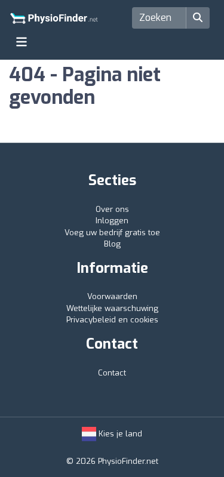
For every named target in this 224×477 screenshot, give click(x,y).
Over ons (112, 209)
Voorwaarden (112, 296)
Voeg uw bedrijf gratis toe (112, 232)
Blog (112, 244)
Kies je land (119, 434)
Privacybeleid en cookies (112, 320)
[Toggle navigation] (21, 42)
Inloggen (112, 221)
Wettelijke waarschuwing (112, 308)
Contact (112, 373)
